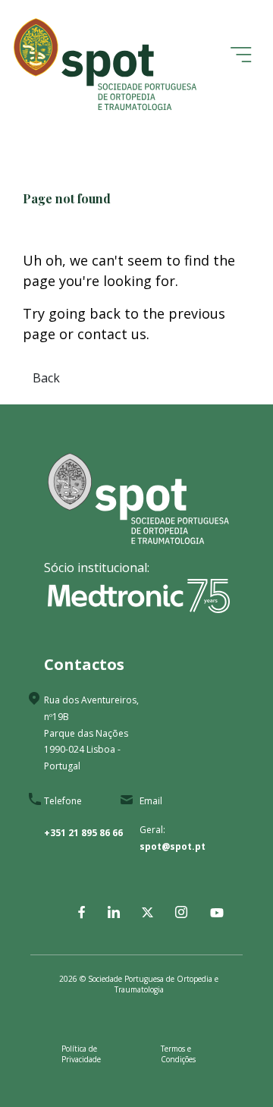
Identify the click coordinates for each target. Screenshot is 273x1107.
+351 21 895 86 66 (83, 832)
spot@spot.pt (173, 846)
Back (46, 378)
